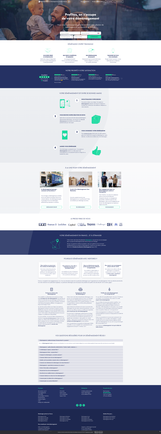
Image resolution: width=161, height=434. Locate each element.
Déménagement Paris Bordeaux (109, 416)
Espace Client (63, 396)
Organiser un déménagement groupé (88, 427)
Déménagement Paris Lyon (108, 419)
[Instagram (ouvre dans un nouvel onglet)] (84, 405)
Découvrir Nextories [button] (85, 1)
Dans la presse (106, 391)
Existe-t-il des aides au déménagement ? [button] (49, 368)
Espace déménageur (85, 392)
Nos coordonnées (63, 394)
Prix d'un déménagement (86, 428)
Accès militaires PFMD (86, 394)
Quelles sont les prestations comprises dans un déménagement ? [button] (54, 360)
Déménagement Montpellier (65, 419)
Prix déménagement (80, 207)
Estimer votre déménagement (43, 427)
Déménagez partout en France (45, 413)
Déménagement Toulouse (43, 419)
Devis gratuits (109, 1)
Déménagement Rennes (42, 420)
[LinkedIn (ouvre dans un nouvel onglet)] (80, 405)
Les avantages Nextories (43, 396)
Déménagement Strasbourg (86, 419)
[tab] (80, 340)
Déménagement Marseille (43, 418)
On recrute (62, 391)
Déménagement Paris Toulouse (109, 418)
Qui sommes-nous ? (42, 391)
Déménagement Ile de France (87, 420)
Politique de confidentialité (43, 402)
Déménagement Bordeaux (65, 416)
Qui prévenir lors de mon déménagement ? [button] (49, 370)
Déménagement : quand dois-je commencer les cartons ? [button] (52, 365)
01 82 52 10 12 (119, 1)
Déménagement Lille (85, 418)
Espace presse (63, 392)
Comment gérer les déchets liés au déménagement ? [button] (51, 378)
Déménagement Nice (64, 420)
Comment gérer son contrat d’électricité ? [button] (49, 381)
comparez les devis (88, 133)
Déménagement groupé (51, 207)
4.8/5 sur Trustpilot (107, 394)
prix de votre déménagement (50, 318)
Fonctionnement (41, 397)
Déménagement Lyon (85, 416)
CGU (39, 400)
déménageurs (70, 27)
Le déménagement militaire (86, 429)
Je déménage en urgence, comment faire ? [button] (49, 349)
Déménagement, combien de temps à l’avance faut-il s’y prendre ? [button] (54, 340)
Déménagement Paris (42, 416)
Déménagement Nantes (64, 418)
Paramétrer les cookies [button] (89, 432)
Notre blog (40, 394)
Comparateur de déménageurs (44, 428)
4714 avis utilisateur (107, 396)
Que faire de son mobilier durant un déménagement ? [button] (52, 373)
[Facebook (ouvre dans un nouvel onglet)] (77, 405)
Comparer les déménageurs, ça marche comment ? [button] (51, 354)
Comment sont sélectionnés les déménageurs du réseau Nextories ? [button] (54, 362)
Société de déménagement (43, 429)
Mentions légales (41, 399)
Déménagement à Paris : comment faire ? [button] (49, 352)
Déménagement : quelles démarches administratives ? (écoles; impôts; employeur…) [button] (58, 347)
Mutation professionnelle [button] (97, 1)
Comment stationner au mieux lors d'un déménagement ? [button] (52, 375)
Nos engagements (109, 207)
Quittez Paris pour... (108, 413)
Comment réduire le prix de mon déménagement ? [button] (51, 357)
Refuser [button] (96, 432)
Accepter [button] (100, 432)
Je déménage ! (94, 36)
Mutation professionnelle (86, 391)
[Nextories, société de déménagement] (43, 2)
